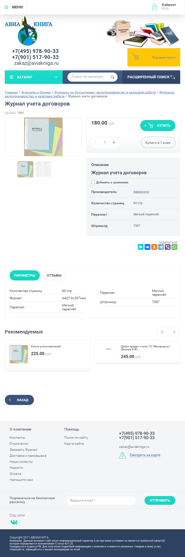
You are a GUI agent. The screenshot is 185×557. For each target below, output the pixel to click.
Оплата (15, 474)
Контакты (17, 437)
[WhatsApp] (174, 247)
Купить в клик (158, 143)
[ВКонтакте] (147, 247)
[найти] (112, 77)
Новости (16, 468)
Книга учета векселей (46, 346)
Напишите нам (21, 480)
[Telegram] (161, 247)
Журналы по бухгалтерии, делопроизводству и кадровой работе (105, 92)
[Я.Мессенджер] (141, 247)
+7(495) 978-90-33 (35, 51)
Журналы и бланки (36, 92)
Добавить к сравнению (111, 182)
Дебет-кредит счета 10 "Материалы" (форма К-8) (145, 348)
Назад (22, 400)
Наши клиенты (21, 462)
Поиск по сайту (76, 437)
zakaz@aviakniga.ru (36, 63)
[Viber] (168, 247)
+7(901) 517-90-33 (35, 57)
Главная (11, 92)
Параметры (24, 275)
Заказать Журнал (23, 449)
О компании (19, 443)
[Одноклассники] (154, 247)
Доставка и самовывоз (28, 456)
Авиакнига (141, 191)
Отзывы (54, 275)
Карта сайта (74, 443)
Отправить (160, 500)
